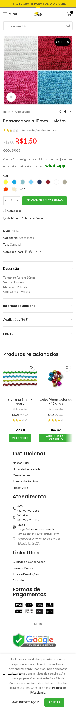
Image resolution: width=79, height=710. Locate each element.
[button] (56, 438)
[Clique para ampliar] (11, 97)
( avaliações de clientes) (39, 130)
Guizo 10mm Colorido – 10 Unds (56, 401)
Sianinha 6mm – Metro (20, 401)
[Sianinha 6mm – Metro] (20, 379)
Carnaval (15, 244)
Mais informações (26, 702)
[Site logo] (38, 13)
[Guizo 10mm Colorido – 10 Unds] (56, 379)
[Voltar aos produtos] (65, 111)
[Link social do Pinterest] (30, 252)
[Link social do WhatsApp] (41, 252)
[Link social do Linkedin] (36, 252)
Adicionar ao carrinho (44, 200)
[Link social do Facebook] (25, 252)
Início (6, 111)
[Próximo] (70, 111)
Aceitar (54, 702)
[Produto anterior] (60, 111)
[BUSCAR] (68, 25)
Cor (5, 175)
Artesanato (22, 111)
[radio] (5, 182)
